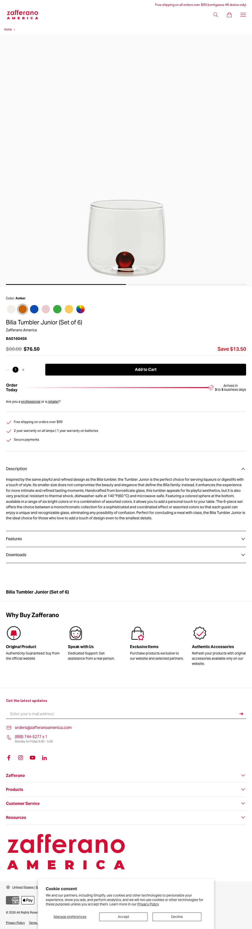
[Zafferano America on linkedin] (44, 758)
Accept (123, 916)
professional (30, 401)
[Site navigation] (243, 15)
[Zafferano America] (26, 14)
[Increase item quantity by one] (23, 370)
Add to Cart (146, 369)
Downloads (16, 554)
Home (8, 29)
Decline (177, 916)
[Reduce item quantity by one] (8, 370)
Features (14, 538)
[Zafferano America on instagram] (21, 758)
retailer (53, 401)
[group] (95, 644)
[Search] (216, 15)
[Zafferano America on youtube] (32, 758)
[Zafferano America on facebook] (9, 758)
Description (16, 468)
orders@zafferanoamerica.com (43, 727)
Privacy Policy (148, 904)
